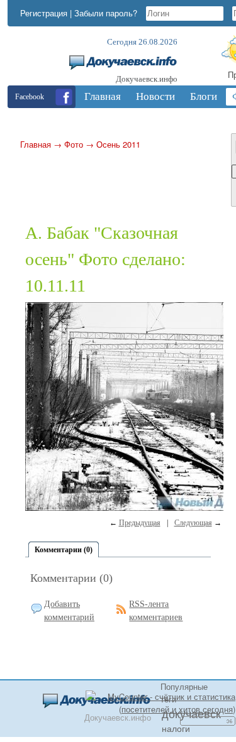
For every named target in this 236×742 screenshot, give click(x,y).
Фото (73, 144)
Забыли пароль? (105, 13)
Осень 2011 (118, 144)
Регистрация (43, 13)
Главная (35, 144)
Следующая (193, 522)
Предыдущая (139, 522)
